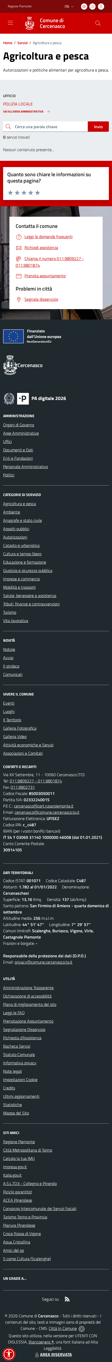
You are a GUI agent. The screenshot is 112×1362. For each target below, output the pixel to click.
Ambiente (11, 512)
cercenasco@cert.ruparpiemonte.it (43, 806)
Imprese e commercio (21, 579)
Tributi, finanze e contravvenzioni (31, 604)
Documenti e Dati (18, 450)
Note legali (12, 1071)
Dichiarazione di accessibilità (27, 996)
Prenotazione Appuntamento (28, 1021)
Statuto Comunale (19, 1054)
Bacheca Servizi (16, 1046)
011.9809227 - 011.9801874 (36, 781)
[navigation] (10, 23)
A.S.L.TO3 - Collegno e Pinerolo (30, 1183)
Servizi (22, 42)
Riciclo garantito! (17, 1192)
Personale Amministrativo (25, 466)
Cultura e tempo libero (22, 554)
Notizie (9, 649)
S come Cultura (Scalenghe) (27, 1258)
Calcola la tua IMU (19, 1158)
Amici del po (13, 1250)
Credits (9, 1088)
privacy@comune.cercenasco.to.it (43, 962)
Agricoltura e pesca (19, 503)
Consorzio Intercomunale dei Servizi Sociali (39, 1208)
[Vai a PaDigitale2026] (35, 398)
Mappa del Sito (16, 1113)
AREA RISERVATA (56, 1354)
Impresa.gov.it (15, 1167)
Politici (8, 475)
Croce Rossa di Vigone (22, 1233)
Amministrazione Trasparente (28, 987)
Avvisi (8, 658)
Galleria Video (15, 736)
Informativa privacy (19, 1063)
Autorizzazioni (15, 537)
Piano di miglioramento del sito (29, 1004)
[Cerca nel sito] (98, 23)
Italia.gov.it (12, 1175)
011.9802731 (23, 787)
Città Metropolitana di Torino (27, 1150)
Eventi (8, 703)
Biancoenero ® (41, 1342)
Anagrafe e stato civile (22, 520)
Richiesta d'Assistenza (22, 1038)
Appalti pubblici (16, 529)
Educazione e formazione (24, 562)
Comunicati (12, 674)
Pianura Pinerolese (19, 1225)
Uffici (7, 441)
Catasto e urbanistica (21, 545)
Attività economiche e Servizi (28, 745)
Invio (98, 126)
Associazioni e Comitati (23, 753)
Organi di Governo (18, 425)
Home (7, 42)
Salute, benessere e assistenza (29, 595)
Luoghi (9, 711)
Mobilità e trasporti (19, 587)
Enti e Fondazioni (18, 458)
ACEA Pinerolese (17, 1200)
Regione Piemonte (20, 6)
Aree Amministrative (21, 433)
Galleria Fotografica (19, 728)
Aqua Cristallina (16, 1242)
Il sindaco (11, 666)
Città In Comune (63, 1328)
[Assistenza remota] (81, 1328)
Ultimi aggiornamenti (21, 1096)
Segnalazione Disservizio (24, 1029)
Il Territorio (12, 720)
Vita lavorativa (15, 620)
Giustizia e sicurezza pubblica (27, 570)
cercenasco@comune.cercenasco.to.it (47, 812)
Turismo (9, 612)
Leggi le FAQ (14, 1013)
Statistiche (12, 1104)
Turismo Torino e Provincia (25, 1217)
